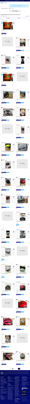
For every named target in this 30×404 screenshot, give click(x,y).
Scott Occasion (16, 392)
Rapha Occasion (16, 390)
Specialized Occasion (17, 394)
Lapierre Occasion (17, 386)
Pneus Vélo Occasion (10, 396)
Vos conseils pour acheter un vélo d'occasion (25, 383)
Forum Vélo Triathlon (24, 380)
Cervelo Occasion (17, 382)
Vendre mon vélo (10, 379)
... (0, 8)
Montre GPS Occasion (10, 393)
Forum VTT (23, 381)
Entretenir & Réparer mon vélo (4, 393)
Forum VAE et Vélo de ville (25, 382)
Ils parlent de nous (3, 384)
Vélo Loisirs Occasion (10, 391)
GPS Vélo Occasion (10, 398)
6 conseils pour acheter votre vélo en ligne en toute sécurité (4, 390)
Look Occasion (16, 387)
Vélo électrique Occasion (10, 389)
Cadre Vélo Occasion (10, 397)
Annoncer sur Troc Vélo (3, 396)
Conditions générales (3, 379)
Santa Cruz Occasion (17, 391)
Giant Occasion (16, 385)
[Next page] (19, 369)
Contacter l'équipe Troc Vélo (4, 383)
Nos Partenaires (2, 397)
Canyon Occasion (17, 381)
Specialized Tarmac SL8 (17, 399)
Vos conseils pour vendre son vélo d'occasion (25, 385)
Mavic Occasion (16, 388)
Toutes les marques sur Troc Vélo (18, 396)
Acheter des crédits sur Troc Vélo (11, 381)
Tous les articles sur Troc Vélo (3, 388)
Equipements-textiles (5, 8)
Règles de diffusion (3, 380)
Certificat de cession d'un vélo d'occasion (3, 399)
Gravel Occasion (9, 390)
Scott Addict (16, 401)
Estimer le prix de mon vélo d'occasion (11, 378)
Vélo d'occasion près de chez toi (11, 386)
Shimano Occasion (17, 393)
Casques (10, 8)
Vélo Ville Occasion (10, 392)
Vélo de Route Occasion (10, 387)
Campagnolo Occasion (17, 379)
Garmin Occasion (17, 384)
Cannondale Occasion (17, 380)
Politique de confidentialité (4, 381)
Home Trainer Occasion (10, 399)
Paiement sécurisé (10, 380)
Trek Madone (16, 400)
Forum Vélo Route (24, 379)
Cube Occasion (16, 383)
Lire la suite (27, 16)
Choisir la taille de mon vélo (4, 392)
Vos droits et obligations (3, 382)
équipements (17, 0)
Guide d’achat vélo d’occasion (4, 391)
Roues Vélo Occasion (10, 395)
